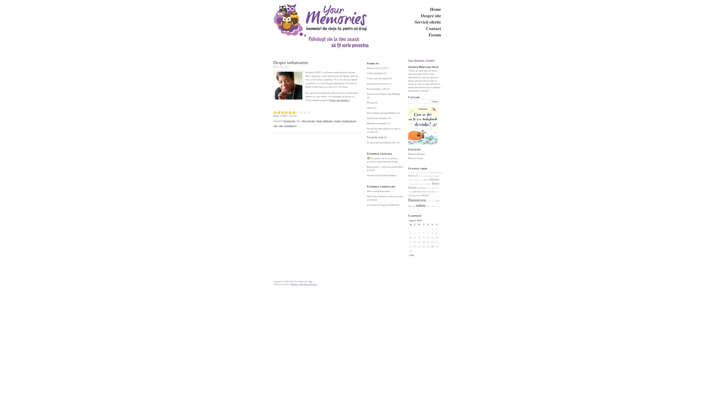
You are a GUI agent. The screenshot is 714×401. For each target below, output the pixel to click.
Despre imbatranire (290, 62)
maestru (431, 191)
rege (424, 176)
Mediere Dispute (416, 154)
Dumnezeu (417, 200)
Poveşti (370, 102)
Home (435, 9)
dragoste (430, 176)
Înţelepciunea (383, 191)
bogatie (428, 206)
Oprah (319, 120)
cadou (428, 201)
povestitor (372, 204)
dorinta (418, 172)
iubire (421, 205)
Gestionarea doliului (377, 118)
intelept (422, 184)
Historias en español (377, 123)
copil (437, 206)
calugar (433, 188)
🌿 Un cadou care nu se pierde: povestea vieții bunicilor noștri (382, 160)
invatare (337, 120)
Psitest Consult (415, 158)
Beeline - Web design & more (304, 284)
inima (424, 191)
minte (433, 206)
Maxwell (412, 175)
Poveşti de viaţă (375, 137)
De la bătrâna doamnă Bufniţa (382, 113)
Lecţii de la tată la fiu (377, 83)
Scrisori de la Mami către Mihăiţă (383, 94)
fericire (434, 179)
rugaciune (433, 172)
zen (436, 191)
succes (425, 195)
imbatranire (328, 120)
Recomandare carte (376, 88)
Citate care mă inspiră (378, 78)
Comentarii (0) (290, 125)
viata (281, 125)
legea (440, 172)
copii (428, 188)
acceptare (428, 184)
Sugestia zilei (289, 120)
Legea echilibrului (390, 204)
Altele (370, 107)
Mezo (370, 191)
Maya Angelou (308, 120)
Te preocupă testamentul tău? (381, 142)
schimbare (422, 187)
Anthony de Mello (413, 184)
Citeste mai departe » (339, 100)
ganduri (411, 180)
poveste (417, 191)
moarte (437, 176)
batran (433, 201)
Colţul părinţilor (375, 73)
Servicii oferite (428, 22)
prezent (426, 172)
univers (420, 176)
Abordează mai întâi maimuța (381, 175)
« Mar (411, 255)
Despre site (431, 15)
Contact (433, 28)
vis (409, 172)
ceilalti (413, 172)
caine (420, 180)
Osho (422, 172)
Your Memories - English (421, 60)
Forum (435, 35)
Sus (310, 281)
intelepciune (414, 195)
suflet (416, 179)
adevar (426, 179)
